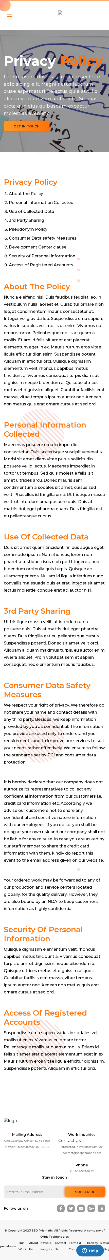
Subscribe (85, 1192)
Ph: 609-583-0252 (82, 1171)
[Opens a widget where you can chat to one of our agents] (90, 1251)
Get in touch (27, 126)
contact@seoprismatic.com (81, 1153)
